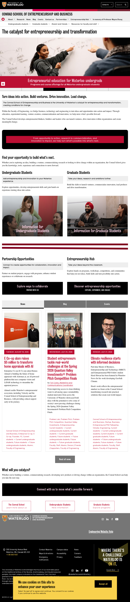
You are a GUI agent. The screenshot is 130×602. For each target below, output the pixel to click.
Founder (15, 436)
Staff (58, 445)
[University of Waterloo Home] (13, 4)
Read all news (65, 459)
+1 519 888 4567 (12, 555)
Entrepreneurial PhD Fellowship (106, 425)
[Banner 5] (97, 89)
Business (115, 422)
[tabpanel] (65, 386)
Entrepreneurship (67, 425)
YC (21, 436)
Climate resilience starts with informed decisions (106, 360)
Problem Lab (55, 419)
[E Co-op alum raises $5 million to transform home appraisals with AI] (21, 330)
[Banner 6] (119, 89)
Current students (56, 428)
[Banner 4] (76, 89)
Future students (20, 442)
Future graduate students (69, 442)
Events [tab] (107, 304)
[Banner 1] (11, 89)
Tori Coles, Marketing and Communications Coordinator (60, 383)
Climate (96, 428)
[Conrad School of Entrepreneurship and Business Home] (3, 19)
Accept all (103, 583)
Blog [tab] (65, 304)
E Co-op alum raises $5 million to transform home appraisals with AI (18, 362)
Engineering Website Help (101, 531)
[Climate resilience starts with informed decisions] (108, 330)
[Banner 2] (32, 89)
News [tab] (23, 304)
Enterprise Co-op (25, 434)
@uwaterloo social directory (79, 574)
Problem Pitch (66, 419)
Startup (108, 422)
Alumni (30, 445)
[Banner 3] (54, 89)
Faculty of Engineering (15, 448)
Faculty (52, 445)
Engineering (105, 428)
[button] (107, 4)
